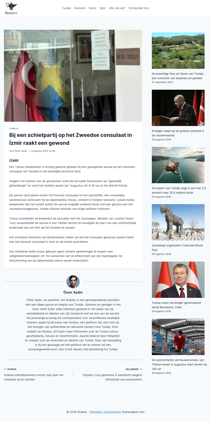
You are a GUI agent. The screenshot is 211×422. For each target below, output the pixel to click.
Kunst (92, 8)
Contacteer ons (139, 8)
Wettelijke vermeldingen (105, 412)
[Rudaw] (11, 8)
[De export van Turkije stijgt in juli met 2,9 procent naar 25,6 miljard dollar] (179, 165)
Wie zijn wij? (117, 8)
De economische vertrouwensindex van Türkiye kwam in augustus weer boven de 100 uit (179, 364)
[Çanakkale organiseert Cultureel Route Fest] (179, 222)
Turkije (66, 8)
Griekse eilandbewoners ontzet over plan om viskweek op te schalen (33, 374)
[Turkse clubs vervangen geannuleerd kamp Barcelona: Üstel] (179, 280)
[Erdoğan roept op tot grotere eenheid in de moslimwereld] (179, 108)
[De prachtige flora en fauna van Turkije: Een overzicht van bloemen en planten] (179, 50)
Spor (103, 8)
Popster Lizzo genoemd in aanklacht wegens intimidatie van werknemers (112, 374)
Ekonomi (79, 8)
